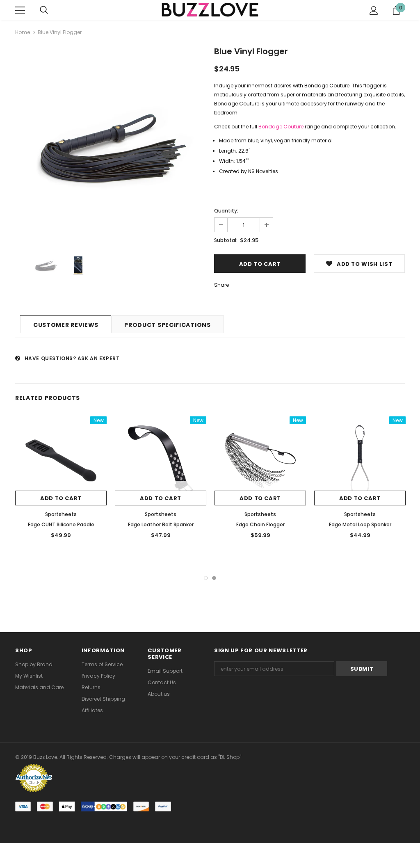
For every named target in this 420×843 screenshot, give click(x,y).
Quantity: (226, 210)
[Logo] (210, 10)
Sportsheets (61, 514)
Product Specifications (167, 325)
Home (22, 32)
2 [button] (214, 578)
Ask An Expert (99, 358)
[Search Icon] (44, 10)
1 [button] (206, 578)
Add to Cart (61, 498)
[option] (110, 143)
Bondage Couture (281, 126)
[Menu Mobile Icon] (20, 10)
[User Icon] (374, 10)
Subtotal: (225, 240)
